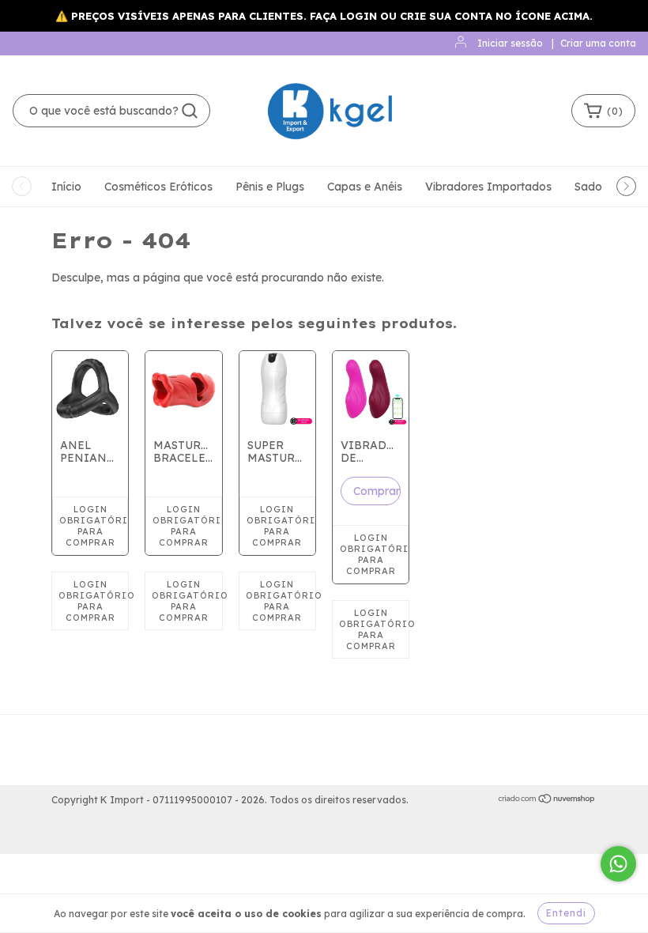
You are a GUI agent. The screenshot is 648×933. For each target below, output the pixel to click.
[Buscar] (189, 110)
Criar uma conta (598, 43)
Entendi (566, 913)
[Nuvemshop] (547, 800)
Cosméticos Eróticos (158, 186)
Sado (588, 186)
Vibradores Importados (488, 186)
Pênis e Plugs (269, 186)
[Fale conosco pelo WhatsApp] (618, 864)
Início (66, 186)
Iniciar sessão (510, 43)
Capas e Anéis (364, 186)
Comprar (376, 491)
